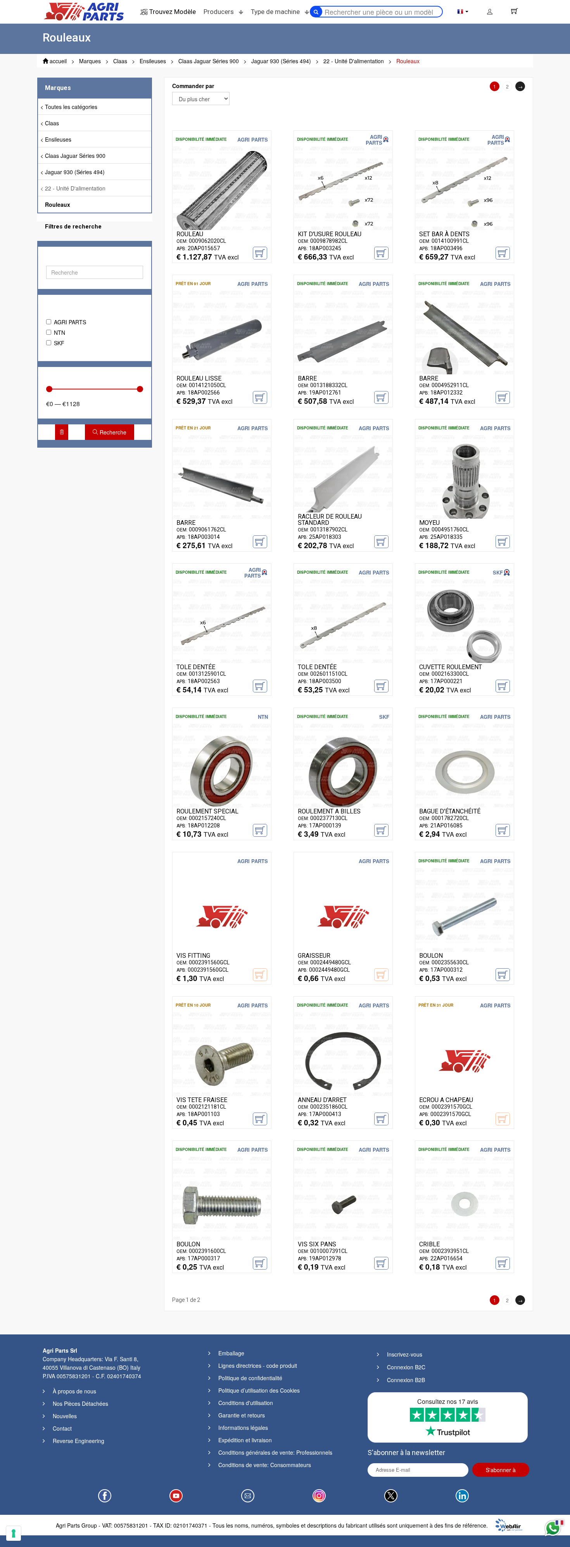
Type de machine (276, 12)
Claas (52, 123)
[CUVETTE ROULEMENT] (464, 628)
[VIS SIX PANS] (343, 1205)
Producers (219, 12)
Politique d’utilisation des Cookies (259, 1390)
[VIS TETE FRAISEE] (222, 1060)
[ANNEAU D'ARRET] (343, 1060)
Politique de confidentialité (250, 1378)
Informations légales (243, 1427)
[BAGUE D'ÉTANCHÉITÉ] (464, 772)
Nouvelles (65, 1416)
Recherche (112, 432)
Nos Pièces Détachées (80, 1403)
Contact (62, 1428)
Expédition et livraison (245, 1440)
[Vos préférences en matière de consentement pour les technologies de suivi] (13, 1533)
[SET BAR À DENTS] (464, 195)
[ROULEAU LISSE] (222, 339)
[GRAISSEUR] (343, 916)
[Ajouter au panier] (260, 253)
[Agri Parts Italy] (84, 11)
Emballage (231, 1353)
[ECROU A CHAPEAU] (464, 1060)
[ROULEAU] (222, 195)
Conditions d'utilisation (245, 1403)
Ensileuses (58, 139)
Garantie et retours (241, 1415)
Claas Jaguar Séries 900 (75, 155)
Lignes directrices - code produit (257, 1365)
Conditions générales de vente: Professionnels (275, 1452)
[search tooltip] (316, 11)
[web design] (509, 1524)
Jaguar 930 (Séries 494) (75, 172)
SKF (59, 343)
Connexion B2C (406, 1367)
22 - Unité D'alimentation (75, 188)
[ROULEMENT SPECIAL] (222, 772)
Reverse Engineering (78, 1441)
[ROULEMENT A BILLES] (343, 772)
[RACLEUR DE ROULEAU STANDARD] (343, 483)
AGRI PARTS (70, 322)
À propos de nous (74, 1391)
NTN (59, 332)
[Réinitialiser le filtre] (61, 432)
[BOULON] (464, 916)
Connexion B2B (406, 1380)
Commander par (193, 86)
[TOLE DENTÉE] (222, 628)
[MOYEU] (464, 483)
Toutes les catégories (71, 107)
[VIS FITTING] (222, 916)
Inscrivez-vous (404, 1354)
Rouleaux (57, 204)
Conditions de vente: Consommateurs (264, 1465)
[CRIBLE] (464, 1205)
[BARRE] (343, 339)
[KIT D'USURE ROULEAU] (343, 195)
